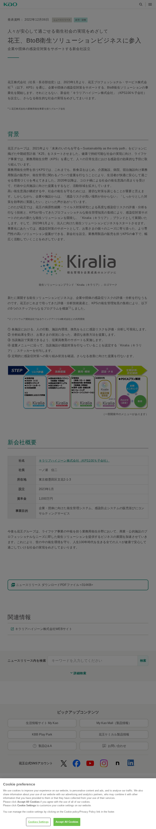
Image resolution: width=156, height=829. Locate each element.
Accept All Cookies (67, 821)
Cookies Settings (38, 821)
